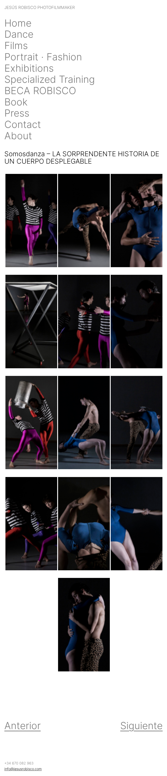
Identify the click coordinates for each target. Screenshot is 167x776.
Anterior (22, 726)
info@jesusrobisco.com (23, 769)
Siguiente (141, 726)
